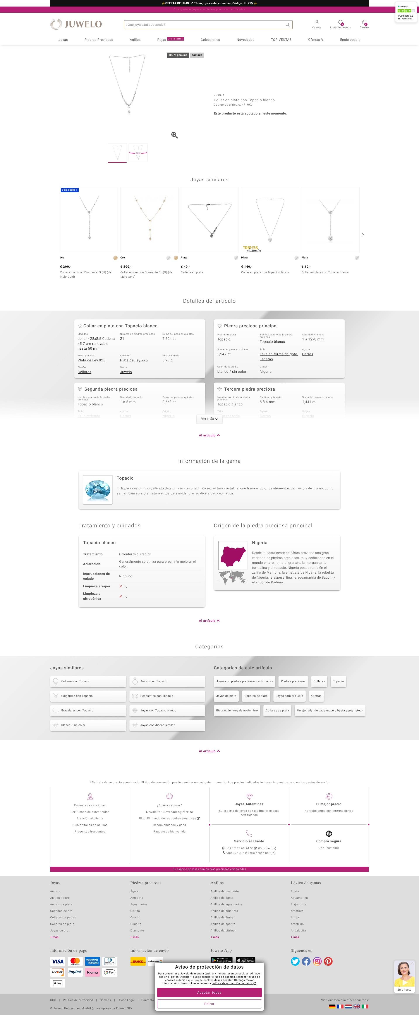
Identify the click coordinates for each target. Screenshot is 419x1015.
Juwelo (126, 372)
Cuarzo (136, 918)
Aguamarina (299, 898)
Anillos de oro (60, 898)
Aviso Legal (126, 1000)
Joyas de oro (59, 931)
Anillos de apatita (223, 924)
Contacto (147, 1000)
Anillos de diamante (225, 891)
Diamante (137, 931)
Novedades (245, 40)
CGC (53, 1000)
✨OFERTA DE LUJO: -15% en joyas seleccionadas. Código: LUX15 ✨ (209, 3)
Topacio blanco (272, 341)
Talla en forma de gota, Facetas (279, 357)
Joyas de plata (226, 696)
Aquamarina (139, 904)
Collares (84, 372)
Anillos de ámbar (223, 918)
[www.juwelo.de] (332, 1006)
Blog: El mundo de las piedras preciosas (167, 819)
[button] (317, 25)
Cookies (105, 1000)
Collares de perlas (63, 918)
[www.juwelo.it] (365, 1006)
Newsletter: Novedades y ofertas (169, 812)
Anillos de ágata (222, 898)
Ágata (135, 891)
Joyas (63, 40)
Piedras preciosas (293, 681)
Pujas (170, 40)
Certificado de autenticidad (90, 812)
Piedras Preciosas (98, 40)
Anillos (135, 40)
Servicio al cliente (249, 841)
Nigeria (266, 371)
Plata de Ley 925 (91, 360)
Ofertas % (315, 40)
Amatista (137, 898)
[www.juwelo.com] (357, 1006)
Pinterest (328, 961)
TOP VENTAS (281, 40)
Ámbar (295, 918)
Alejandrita (298, 904)
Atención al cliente (90, 819)
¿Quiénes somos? (169, 805)
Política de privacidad (78, 1000)
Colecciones (210, 40)
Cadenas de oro (61, 911)
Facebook (306, 961)
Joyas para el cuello (289, 696)
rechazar (242, 977)
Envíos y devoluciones (90, 805)
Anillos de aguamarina (226, 904)
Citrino (135, 911)
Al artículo (207, 435)
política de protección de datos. (232, 984)
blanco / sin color (231, 371)
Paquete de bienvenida (169, 832)
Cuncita (136, 924)
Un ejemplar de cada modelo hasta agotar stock (330, 711)
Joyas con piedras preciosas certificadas (244, 681)
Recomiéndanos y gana (169, 825)
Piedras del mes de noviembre (237, 711)
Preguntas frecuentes (90, 832)
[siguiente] (362, 234)
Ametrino (297, 924)
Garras (307, 354)
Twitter (295, 961)
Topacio (223, 339)
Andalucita (298, 931)
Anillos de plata (61, 904)
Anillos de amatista (224, 911)
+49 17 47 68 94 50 (240, 848)
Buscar (288, 25)
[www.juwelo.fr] (340, 1006)
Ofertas (316, 696)
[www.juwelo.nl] (348, 1006)
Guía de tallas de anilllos (90, 825)
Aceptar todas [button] (209, 992)
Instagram (317, 961)
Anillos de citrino (223, 931)
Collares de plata (256, 696)
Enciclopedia (350, 40)
